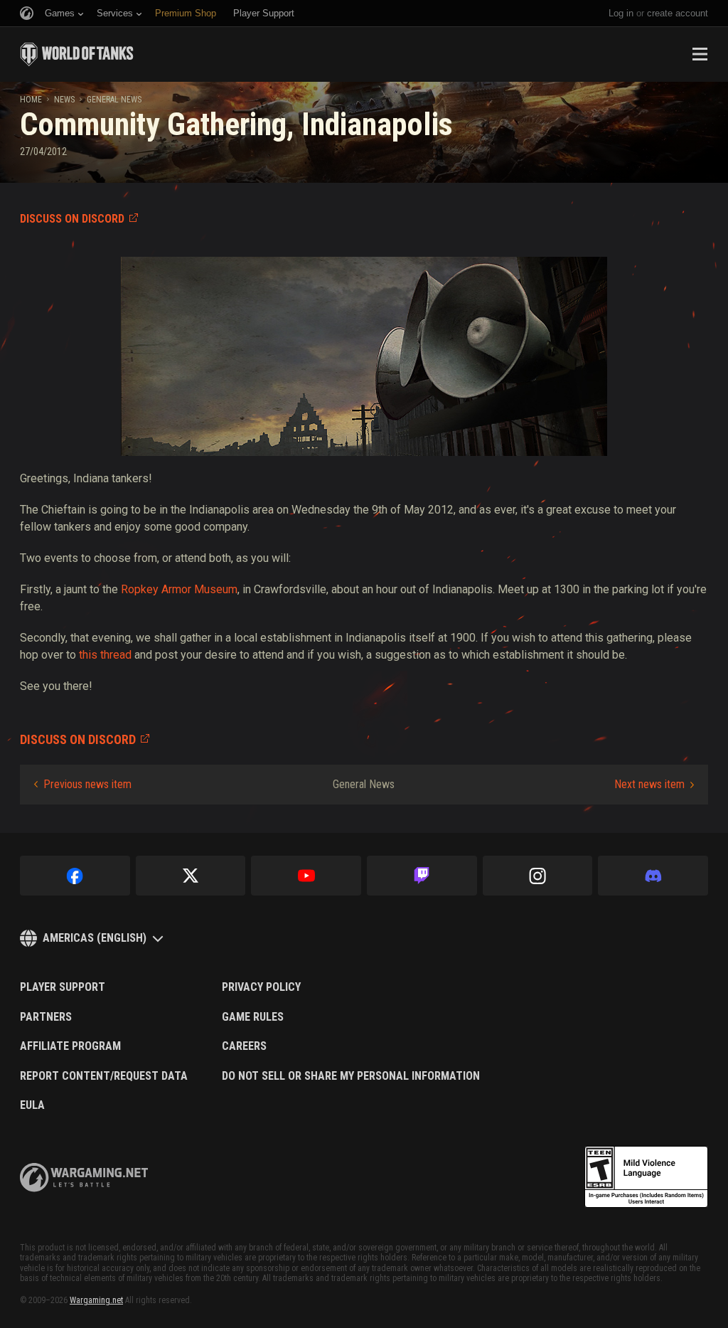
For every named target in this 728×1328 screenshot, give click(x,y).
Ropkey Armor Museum (179, 589)
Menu (699, 54)
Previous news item (87, 784)
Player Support (62, 987)
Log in (621, 13)
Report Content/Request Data (104, 1076)
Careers (244, 1046)
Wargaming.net (96, 1300)
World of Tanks (77, 54)
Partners (46, 1017)
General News (114, 100)
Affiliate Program (70, 1046)
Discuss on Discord (72, 218)
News (64, 100)
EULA (32, 1105)
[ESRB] (646, 1177)
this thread (105, 655)
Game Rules (253, 1017)
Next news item (649, 784)
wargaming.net (84, 1178)
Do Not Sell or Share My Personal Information (351, 1076)
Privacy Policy (261, 987)
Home (31, 100)
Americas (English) (94, 938)
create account (677, 13)
